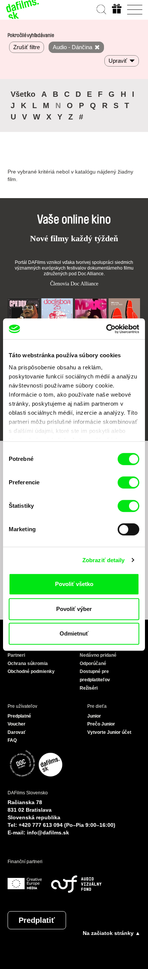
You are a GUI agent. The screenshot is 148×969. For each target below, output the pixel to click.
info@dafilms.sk (48, 832)
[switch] (128, 482)
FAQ (12, 740)
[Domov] (23, 9)
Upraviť (118, 60)
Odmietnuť (74, 633)
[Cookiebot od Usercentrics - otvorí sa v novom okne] (106, 329)
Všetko (23, 94)
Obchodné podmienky (31, 671)
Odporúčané (93, 663)
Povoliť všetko (74, 584)
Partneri (16, 655)
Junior (94, 716)
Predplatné (19, 716)
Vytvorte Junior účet (109, 732)
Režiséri (89, 688)
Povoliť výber (74, 609)
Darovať (17, 732)
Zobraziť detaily (103, 560)
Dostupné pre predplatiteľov (95, 675)
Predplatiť (37, 920)
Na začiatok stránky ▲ (111, 933)
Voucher (16, 724)
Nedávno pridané (98, 655)
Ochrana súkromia (28, 663)
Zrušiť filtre (26, 47)
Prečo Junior (101, 724)
